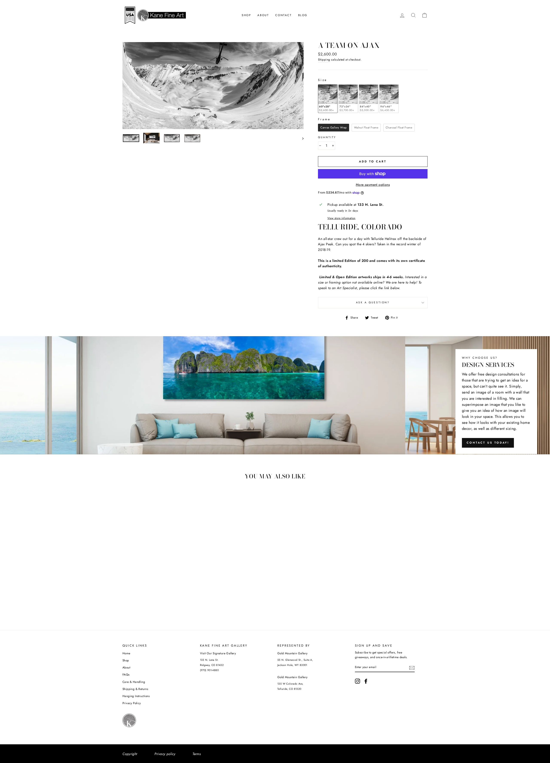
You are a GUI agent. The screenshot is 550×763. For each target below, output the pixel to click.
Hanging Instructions (136, 696)
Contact (283, 15)
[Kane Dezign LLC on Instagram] (357, 681)
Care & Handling (133, 682)
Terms (196, 753)
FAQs (126, 674)
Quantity (327, 137)
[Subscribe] (412, 667)
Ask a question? (373, 302)
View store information (341, 218)
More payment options (373, 184)
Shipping (324, 59)
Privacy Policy (131, 703)
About (263, 15)
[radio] (328, 98)
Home (126, 653)
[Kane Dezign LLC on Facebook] (365, 681)
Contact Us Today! (488, 443)
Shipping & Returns (135, 689)
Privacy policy (165, 753)
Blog (302, 15)
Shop (246, 15)
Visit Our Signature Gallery (218, 653)
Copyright (129, 753)
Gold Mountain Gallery (292, 653)
